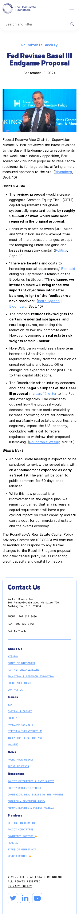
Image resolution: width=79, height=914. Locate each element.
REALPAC (13, 842)
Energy (12, 717)
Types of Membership (22, 849)
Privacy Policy (20, 886)
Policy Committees (20, 829)
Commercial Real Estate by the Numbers (35, 794)
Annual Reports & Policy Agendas (31, 807)
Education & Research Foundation (31, 676)
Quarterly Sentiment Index (26, 801)
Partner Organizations (23, 669)
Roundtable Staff (20, 682)
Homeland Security (20, 724)
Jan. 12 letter (46, 393)
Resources (16, 774)
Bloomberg (63, 172)
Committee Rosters (21, 836)
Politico (61, 250)
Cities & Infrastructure (25, 731)
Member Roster (18, 856)
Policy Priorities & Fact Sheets (31, 781)
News (12, 752)
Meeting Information (22, 823)
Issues (13, 697)
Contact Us (15, 689)
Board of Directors (21, 663)
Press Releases (18, 766)
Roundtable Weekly (44, 442)
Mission (13, 656)
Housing (13, 744)
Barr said (68, 269)
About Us (15, 649)
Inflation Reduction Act (25, 737)
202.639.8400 (28, 616)
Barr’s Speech (49, 301)
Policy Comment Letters (24, 788)
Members (15, 816)
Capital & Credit (20, 711)
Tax (10, 704)
